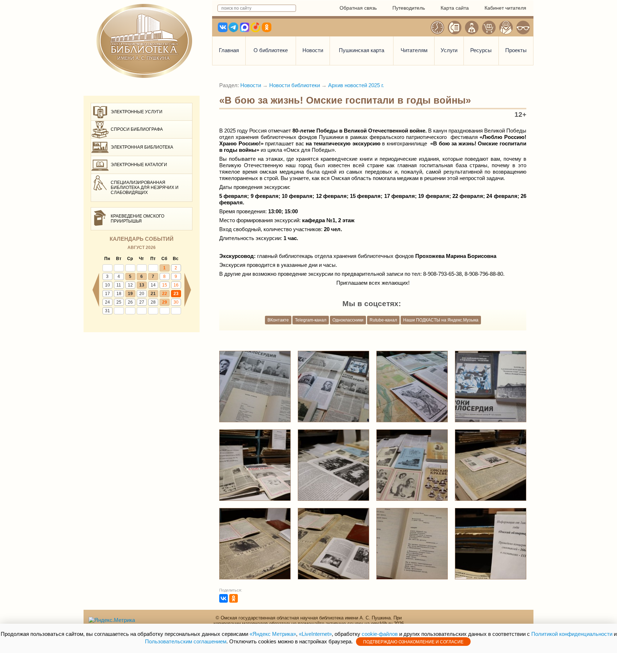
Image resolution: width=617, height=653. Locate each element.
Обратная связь (358, 8)
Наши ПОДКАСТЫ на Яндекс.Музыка (440, 320)
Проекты (516, 50)
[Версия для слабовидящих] (523, 27)
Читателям (414, 50)
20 (141, 293)
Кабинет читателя (505, 8)
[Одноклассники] (233, 598)
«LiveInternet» (315, 634)
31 (107, 310)
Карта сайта (455, 8)
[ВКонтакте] (223, 598)
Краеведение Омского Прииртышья (137, 219)
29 (164, 302)
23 (176, 293)
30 (176, 302)
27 (141, 302)
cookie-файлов (380, 634)
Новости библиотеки (294, 85)
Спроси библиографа (137, 129)
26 (130, 302)
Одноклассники (347, 320)
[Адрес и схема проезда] (506, 27)
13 (141, 285)
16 (176, 285)
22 (164, 293)
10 (107, 285)
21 (153, 293)
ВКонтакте (278, 320)
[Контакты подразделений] (454, 27)
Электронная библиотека (142, 147)
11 (118, 285)
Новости (312, 50)
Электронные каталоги (139, 164)
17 (107, 293)
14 (153, 285)
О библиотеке (271, 50)
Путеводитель (408, 8)
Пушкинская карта (361, 50)
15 (164, 285)
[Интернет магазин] (489, 27)
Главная (229, 50)
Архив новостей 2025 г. (356, 85)
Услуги (449, 50)
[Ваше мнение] (471, 27)
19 (130, 293)
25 (118, 302)
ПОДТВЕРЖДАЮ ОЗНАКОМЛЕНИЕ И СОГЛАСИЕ (413, 641)
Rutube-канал (383, 320)
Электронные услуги (136, 111)
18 (118, 293)
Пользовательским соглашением (185, 641)
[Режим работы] (437, 27)
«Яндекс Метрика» (273, 634)
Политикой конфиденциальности (571, 634)
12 (130, 285)
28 (153, 302)
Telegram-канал (310, 320)
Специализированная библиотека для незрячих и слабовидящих (145, 187)
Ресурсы (481, 50)
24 (107, 302)
